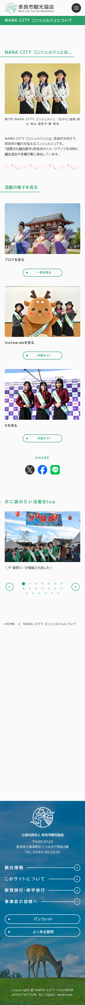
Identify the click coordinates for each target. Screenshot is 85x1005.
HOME (10, 624)
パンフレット (43, 919)
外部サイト (44, 355)
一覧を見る (44, 272)
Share (42, 470)
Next (75, 587)
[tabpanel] (42, 540)
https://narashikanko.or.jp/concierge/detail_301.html (42, 540)
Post (30, 470)
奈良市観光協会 (29, 8)
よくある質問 (43, 931)
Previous (9, 587)
